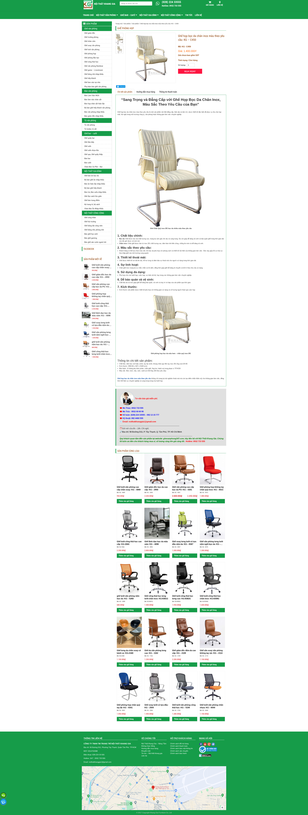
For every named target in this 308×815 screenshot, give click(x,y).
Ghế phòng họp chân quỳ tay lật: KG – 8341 (128, 706)
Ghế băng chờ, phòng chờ (94, 230)
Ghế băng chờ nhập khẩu (93, 74)
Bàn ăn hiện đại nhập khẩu (94, 184)
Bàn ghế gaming (90, 238)
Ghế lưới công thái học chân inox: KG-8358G (210, 597)
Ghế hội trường (90, 221)
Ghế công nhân (90, 217)
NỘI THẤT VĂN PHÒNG (106, 15)
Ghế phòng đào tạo (91, 58)
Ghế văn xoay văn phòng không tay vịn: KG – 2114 (211, 651)
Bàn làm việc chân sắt (92, 99)
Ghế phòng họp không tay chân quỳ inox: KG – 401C (101, 296)
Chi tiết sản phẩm (124, 92)
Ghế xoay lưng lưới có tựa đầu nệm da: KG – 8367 (100, 325)
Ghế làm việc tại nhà (92, 82)
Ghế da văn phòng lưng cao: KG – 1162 (155, 651)
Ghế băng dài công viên (93, 225)
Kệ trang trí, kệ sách (92, 204)
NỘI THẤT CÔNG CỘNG (171, 15)
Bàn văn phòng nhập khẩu (94, 112)
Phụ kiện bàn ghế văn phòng (95, 86)
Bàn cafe (87, 162)
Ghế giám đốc (89, 33)
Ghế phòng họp (90, 53)
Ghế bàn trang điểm (92, 200)
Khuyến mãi (145, 751)
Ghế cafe (87, 146)
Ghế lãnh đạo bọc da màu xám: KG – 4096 (156, 542)
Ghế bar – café (90, 133)
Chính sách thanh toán (179, 746)
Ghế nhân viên (89, 41)
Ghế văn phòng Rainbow (93, 66)
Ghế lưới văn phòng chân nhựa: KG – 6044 (211, 706)
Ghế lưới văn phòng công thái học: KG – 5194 (184, 706)
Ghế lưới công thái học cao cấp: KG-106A (100, 306)
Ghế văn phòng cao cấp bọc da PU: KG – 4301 (101, 286)
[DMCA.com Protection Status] (205, 755)
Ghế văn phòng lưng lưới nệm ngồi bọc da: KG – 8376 (102, 334)
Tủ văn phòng (90, 120)
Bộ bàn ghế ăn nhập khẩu (94, 180)
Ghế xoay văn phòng (92, 45)
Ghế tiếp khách (90, 78)
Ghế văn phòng (90, 28)
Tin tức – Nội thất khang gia (151, 753)
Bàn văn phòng (90, 91)
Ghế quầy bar (89, 138)
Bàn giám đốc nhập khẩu (93, 116)
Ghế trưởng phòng (91, 37)
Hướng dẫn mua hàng (145, 92)
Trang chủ (88, 15)
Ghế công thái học (91, 62)
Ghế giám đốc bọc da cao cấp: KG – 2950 (156, 488)
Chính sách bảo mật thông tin (181, 748)
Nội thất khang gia (104, 3)
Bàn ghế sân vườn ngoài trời (95, 242)
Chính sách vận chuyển (179, 751)
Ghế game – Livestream (93, 70)
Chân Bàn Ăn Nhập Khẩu (93, 208)
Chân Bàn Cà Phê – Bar (93, 167)
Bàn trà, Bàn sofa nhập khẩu (95, 192)
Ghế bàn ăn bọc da (91, 175)
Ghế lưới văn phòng (91, 49)
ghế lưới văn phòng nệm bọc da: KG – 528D (101, 344)
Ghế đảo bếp (89, 142)
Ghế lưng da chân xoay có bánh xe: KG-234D (129, 651)
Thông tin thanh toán (168, 92)
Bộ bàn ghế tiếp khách (93, 188)
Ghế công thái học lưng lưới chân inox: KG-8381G (101, 354)
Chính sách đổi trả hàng (179, 744)
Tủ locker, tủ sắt (90, 129)
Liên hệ (220, 5)
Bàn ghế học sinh (91, 234)
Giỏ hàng (210, 5)
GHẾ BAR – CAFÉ (127, 15)
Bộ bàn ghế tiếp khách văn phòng (97, 108)
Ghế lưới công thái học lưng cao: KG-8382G (182, 597)
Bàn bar (87, 158)
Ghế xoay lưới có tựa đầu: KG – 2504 (156, 706)
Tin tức (188, 15)
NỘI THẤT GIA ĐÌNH (148, 15)
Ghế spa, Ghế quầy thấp (93, 154)
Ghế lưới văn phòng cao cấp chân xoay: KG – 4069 (101, 267)
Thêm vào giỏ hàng (126, 501)
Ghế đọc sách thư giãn (93, 196)
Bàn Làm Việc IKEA (91, 95)
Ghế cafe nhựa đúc (91, 150)
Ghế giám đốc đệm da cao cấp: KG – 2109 (184, 651)
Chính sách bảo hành (178, 753)
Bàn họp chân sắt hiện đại (94, 103)
